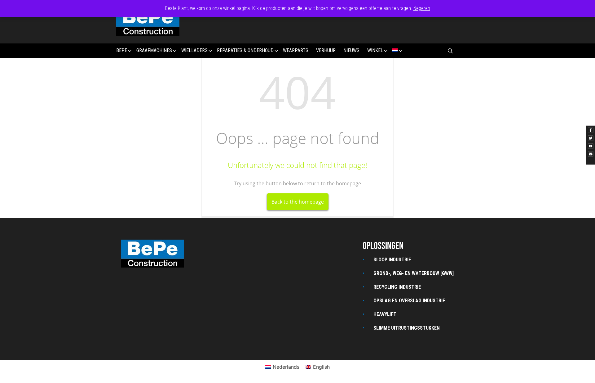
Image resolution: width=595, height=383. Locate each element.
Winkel (375, 50)
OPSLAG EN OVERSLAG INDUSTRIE (409, 301)
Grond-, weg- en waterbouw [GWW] (413, 273)
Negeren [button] (421, 8)
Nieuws (351, 50)
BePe (121, 50)
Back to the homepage (297, 201)
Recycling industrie (397, 287)
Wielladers (194, 50)
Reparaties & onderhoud (245, 50)
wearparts (295, 50)
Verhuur (326, 50)
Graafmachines (154, 50)
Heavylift (384, 314)
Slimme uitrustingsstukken (406, 328)
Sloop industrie (392, 260)
